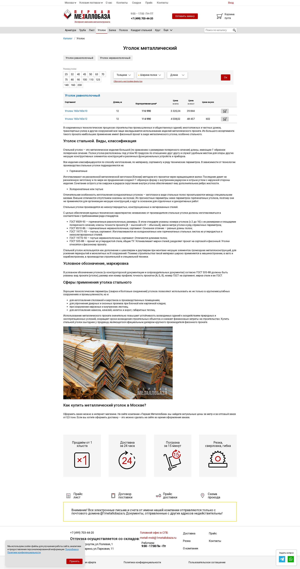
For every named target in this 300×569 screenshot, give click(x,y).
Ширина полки (148, 74)
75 (66, 79)
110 (91, 79)
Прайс (148, 2)
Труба (82, 30)
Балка (112, 30)
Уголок (102, 30)
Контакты (122, 2)
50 (90, 74)
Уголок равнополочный (79, 57)
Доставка (189, 533)
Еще (166, 30)
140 (66, 85)
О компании (190, 548)
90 (78, 79)
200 (80, 85)
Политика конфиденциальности (142, 562)
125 (98, 79)
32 (72, 74)
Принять (74, 561)
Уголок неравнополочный (115, 57)
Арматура (70, 30)
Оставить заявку (185, 16)
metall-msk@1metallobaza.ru (158, 537)
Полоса (123, 30)
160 (73, 85)
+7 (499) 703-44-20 (82, 532)
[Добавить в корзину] (225, 111)
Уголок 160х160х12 (76, 118)
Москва (69, 2)
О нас (109, 2)
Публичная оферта (85, 562)
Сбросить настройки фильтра (128, 81)
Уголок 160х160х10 (76, 110)
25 (66, 74)
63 (96, 74)
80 (72, 79)
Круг (157, 30)
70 (102, 74)
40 (78, 74)
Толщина (122, 74)
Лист (92, 30)
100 (85, 79)
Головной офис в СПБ (154, 532)
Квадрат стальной (141, 30)
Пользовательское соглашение (206, 562)
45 (84, 74)
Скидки (136, 2)
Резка (186, 540)
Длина (174, 74)
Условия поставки (89, 2)
